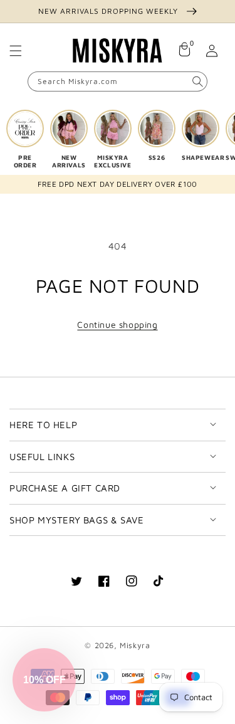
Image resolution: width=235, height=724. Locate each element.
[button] (15, 51)
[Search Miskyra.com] (197, 81)
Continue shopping (117, 324)
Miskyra (135, 645)
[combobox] (117, 81)
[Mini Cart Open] (184, 51)
